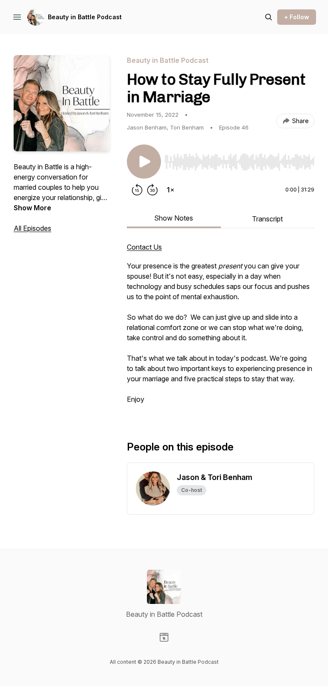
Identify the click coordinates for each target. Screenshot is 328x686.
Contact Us (144, 247)
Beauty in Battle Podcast (85, 17)
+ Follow (296, 17)
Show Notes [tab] (173, 218)
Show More (32, 207)
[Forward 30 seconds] (152, 190)
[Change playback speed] (170, 190)
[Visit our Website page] (164, 637)
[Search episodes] (268, 17)
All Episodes (32, 228)
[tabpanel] (220, 327)
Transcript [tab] (267, 219)
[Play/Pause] (144, 161)
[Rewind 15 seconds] (137, 190)
